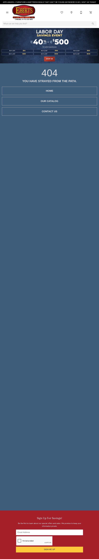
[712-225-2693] (81, 12)
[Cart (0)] (91, 12)
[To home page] (23, 12)
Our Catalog (49, 101)
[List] (62, 12)
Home (49, 90)
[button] (7, 12)
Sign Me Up (49, 549)
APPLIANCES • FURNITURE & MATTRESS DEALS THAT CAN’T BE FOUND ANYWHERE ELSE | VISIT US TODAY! (49, 2)
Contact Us (49, 111)
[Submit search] (93, 24)
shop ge (49, 59)
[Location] (71, 12)
